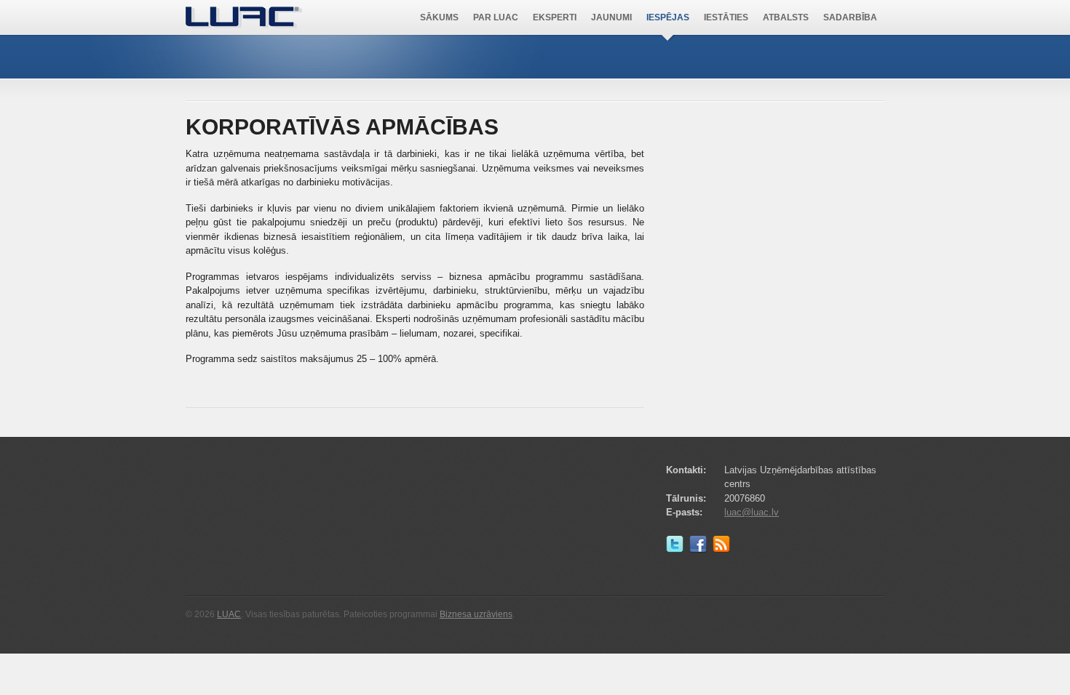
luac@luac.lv (751, 512)
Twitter (677, 547)
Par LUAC (495, 17)
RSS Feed (724, 547)
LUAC (244, 17)
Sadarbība (850, 17)
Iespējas (667, 17)
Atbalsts (786, 17)
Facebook (701, 547)
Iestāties (726, 17)
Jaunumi (611, 17)
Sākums (439, 17)
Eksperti (554, 17)
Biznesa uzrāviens (476, 614)
